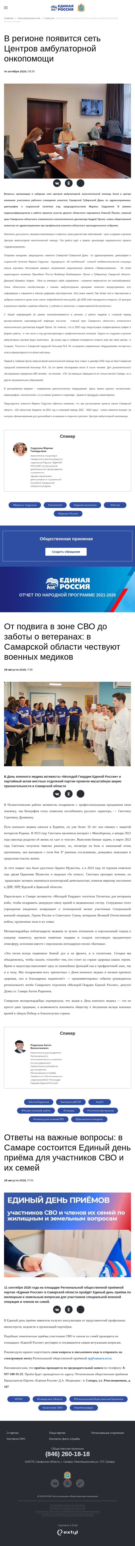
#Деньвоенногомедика (89, 1119)
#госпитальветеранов (100, 1110)
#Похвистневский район (36, 1110)
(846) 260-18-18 (67, 1454)
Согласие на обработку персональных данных (67, 1514)
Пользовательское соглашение (67, 1505)
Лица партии (57, 1433)
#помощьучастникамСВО (48, 1119)
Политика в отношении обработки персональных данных (67, 1511)
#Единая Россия (68, 513)
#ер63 (99, 1102)
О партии (12, 1433)
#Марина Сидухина (25, 505)
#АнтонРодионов (38, 1102)
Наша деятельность (29, 18)
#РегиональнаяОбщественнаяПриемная (98, 1399)
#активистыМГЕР (70, 1102)
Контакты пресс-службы (64, 1438)
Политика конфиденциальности (67, 1508)
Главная (8, 18)
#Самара (69, 1110)
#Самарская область (49, 1399)
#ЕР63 (18, 1399)
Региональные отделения (107, 1433)
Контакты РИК (16, 1438)
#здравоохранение (85, 505)
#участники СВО (53, 1407)
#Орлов (115, 505)
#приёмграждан (83, 1407)
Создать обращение (66, 551)
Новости (50, 18)
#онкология (55, 505)
